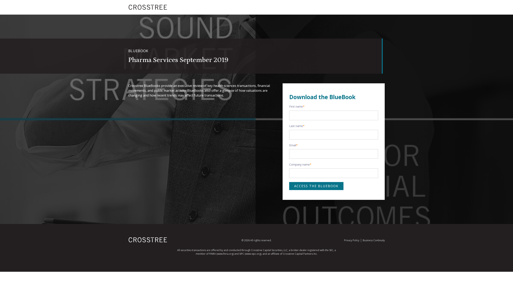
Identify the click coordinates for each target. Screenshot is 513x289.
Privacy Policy (351, 240)
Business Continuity (374, 240)
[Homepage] (148, 241)
